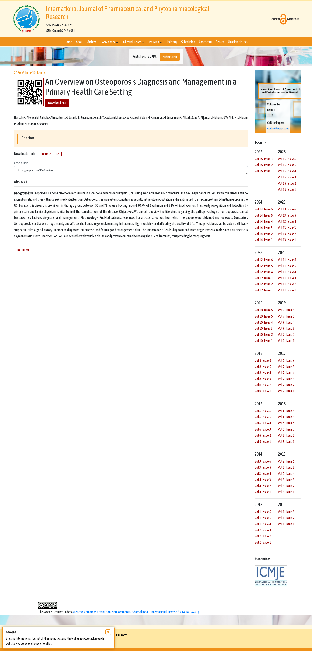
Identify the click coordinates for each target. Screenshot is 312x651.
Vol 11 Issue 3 (287, 278)
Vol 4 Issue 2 (263, 486)
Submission (188, 42)
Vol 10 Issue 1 (264, 341)
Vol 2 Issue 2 (263, 536)
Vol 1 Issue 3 (286, 512)
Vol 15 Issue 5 (287, 165)
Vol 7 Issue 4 (286, 373)
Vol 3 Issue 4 (263, 473)
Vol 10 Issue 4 (264, 322)
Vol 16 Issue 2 (264, 165)
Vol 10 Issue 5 (264, 316)
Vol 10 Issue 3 (264, 328)
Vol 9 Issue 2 (286, 334)
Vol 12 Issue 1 (264, 290)
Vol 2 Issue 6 (286, 461)
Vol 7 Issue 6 (286, 360)
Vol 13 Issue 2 (287, 234)
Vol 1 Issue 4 (263, 524)
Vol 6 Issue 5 (263, 417)
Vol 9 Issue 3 (286, 328)
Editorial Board (132, 42)
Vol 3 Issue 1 (286, 492)
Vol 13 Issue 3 (287, 228)
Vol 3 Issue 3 (286, 480)
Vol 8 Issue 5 (263, 367)
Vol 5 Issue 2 (286, 435)
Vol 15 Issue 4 (287, 171)
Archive (92, 42)
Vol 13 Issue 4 (287, 221)
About (80, 42)
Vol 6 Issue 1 (263, 441)
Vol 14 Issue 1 (264, 240)
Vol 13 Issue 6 (287, 209)
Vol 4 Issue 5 (286, 417)
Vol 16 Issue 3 (264, 159)
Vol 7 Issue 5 (286, 367)
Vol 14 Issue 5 (264, 215)
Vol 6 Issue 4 (263, 423)
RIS (58, 154)
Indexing (172, 42)
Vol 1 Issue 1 (286, 524)
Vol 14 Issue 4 (264, 221)
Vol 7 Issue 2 (286, 385)
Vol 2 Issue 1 (263, 542)
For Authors (108, 42)
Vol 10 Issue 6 (264, 310)
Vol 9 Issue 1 (286, 341)
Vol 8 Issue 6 (263, 360)
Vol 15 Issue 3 (287, 177)
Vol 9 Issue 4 (286, 322)
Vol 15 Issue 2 (287, 183)
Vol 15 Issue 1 (287, 189)
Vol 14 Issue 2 (264, 234)
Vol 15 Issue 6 (287, 159)
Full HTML (23, 250)
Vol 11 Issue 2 (287, 284)
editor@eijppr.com (278, 128)
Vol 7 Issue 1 (286, 391)
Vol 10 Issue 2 (264, 334)
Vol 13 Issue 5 (287, 215)
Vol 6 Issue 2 (263, 435)
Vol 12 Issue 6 (264, 260)
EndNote (46, 154)
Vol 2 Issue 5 (286, 467)
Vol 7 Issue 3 (286, 379)
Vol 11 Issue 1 (287, 290)
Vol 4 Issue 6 (286, 411)
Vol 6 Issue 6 (263, 411)
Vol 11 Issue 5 (287, 266)
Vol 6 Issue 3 (263, 429)
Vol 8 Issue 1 (263, 391)
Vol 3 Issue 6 (263, 461)
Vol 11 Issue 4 (287, 272)
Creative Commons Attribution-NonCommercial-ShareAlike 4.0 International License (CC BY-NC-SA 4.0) (136, 612)
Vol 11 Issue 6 (287, 260)
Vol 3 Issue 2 (286, 486)
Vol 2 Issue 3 (263, 530)
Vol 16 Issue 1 (264, 171)
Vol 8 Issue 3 (263, 379)
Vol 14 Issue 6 (264, 209)
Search (220, 42)
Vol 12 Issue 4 (264, 272)
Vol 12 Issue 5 (264, 266)
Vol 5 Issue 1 (286, 441)
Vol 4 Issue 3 (263, 480)
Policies (154, 42)
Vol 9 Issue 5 (286, 316)
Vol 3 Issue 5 (263, 467)
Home (68, 42)
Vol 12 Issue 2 (264, 284)
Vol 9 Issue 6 (286, 310)
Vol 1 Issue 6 (263, 512)
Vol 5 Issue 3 (286, 429)
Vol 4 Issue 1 (263, 492)
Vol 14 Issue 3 (264, 228)
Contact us (205, 42)
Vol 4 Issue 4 (286, 423)
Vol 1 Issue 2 (286, 518)
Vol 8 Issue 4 (263, 373)
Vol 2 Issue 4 (286, 473)
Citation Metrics (238, 42)
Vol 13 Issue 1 (287, 240)
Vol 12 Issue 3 (264, 278)
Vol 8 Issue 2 (263, 385)
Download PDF (57, 103)
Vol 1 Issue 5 (263, 518)
